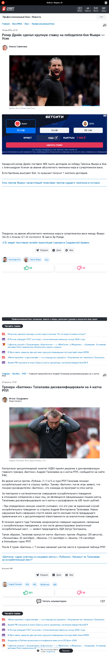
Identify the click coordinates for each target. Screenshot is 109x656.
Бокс (27, 24)
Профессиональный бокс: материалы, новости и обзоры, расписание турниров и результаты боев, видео (54, 319)
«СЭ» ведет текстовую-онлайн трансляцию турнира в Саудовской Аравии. (46, 242)
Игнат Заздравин (18, 398)
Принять (66, 650)
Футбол (16, 373)
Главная (6, 24)
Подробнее (51, 652)
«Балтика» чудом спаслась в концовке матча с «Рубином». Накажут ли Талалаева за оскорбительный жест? (51, 558)
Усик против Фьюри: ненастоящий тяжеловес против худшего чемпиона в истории (51, 182)
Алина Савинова (18, 46)
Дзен (58, 250)
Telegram (44, 250)
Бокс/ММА (17, 24)
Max (71, 250)
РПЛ (24, 373)
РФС (11, 569)
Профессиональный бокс (43, 24)
